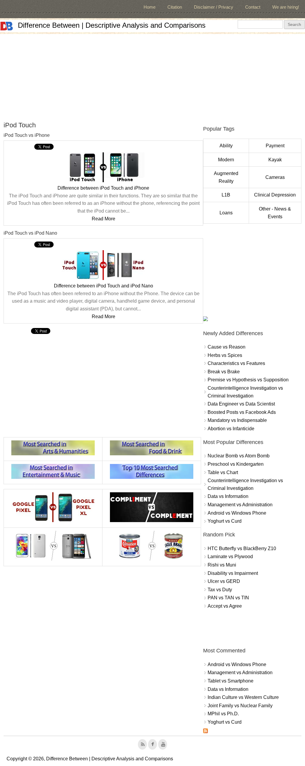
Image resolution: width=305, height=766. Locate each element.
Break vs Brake (224, 371)
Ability (226, 145)
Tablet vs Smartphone (230, 680)
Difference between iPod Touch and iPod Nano (103, 285)
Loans (226, 212)
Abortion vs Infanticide (231, 428)
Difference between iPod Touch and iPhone (103, 188)
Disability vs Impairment (233, 573)
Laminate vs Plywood (230, 556)
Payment (275, 145)
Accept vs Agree (225, 606)
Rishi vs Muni (222, 564)
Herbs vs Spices (225, 355)
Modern (226, 159)
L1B (226, 194)
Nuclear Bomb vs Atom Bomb (239, 455)
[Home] (6, 26)
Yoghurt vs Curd (225, 521)
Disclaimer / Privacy (213, 7)
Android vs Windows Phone (237, 513)
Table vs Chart (223, 472)
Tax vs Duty (220, 589)
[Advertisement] (152, 75)
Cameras (275, 177)
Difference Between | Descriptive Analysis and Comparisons (112, 25)
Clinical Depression (275, 194)
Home (149, 7)
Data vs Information (228, 496)
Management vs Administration (240, 504)
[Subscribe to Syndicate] (205, 731)
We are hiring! (285, 7)
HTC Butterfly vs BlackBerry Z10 (242, 548)
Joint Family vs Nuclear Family (240, 705)
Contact (252, 7)
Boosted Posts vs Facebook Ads (242, 412)
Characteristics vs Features (236, 363)
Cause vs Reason (226, 346)
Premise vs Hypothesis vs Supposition (248, 379)
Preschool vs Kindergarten (236, 464)
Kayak (275, 159)
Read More (103, 218)
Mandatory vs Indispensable (237, 420)
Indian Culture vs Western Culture (243, 697)
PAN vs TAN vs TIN (228, 597)
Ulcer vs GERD (224, 581)
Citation (174, 7)
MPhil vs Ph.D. (223, 713)
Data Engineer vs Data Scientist (241, 403)
